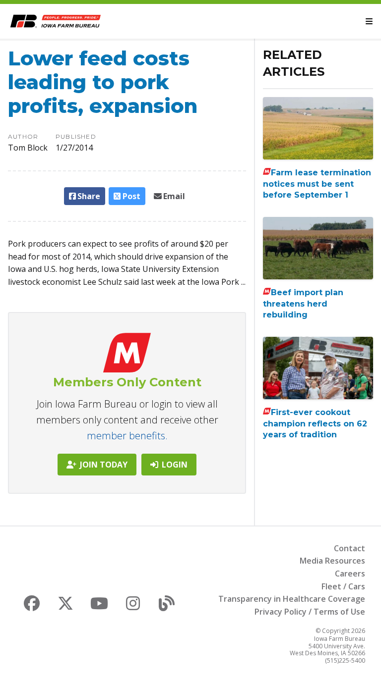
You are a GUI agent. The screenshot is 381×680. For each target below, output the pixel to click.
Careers (350, 573)
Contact (349, 548)
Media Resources (332, 560)
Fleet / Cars (343, 586)
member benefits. (127, 435)
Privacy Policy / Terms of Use (309, 611)
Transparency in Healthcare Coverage (291, 598)
